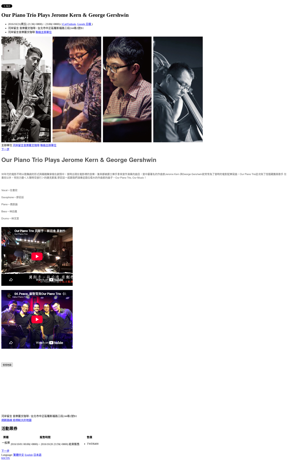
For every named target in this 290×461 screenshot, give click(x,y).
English (29, 454)
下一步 (5, 149)
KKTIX (5, 458)
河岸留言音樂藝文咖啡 (26, 145)
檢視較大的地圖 (22, 420)
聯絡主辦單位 (44, 32)
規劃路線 (7, 420)
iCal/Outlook (69, 24)
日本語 (37, 454)
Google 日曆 (84, 24)
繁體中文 (18, 454)
